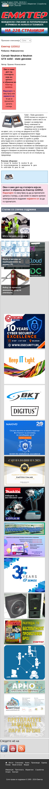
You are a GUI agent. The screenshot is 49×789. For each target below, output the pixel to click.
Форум (26, 765)
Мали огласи (17, 765)
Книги (27, 763)
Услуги (10, 5)
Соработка (42, 4)
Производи (35, 763)
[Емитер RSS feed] (22, 749)
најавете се (9, 96)
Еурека (44, 763)
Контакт (18, 5)
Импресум (12, 4)
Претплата (22, 4)
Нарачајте (8, 91)
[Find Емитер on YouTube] (13, 749)
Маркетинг (32, 4)
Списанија (19, 763)
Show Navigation (4, 5)
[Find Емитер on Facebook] (4, 749)
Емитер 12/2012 (10, 46)
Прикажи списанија (10, 40)
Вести (11, 763)
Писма (7, 765)
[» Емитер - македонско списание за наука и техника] (24, 18)
